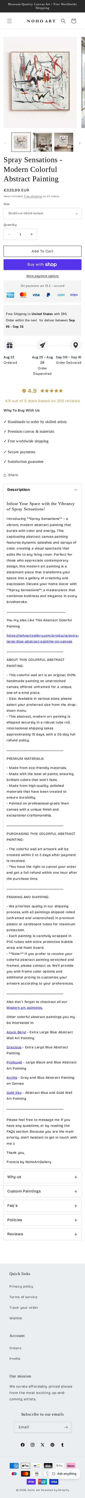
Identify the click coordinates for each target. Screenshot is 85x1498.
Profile (14, 1359)
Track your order (23, 1308)
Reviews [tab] (15, 1234)
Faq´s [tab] (12, 1205)
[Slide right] (80, 143)
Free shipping (33, 196)
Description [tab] (18, 489)
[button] (9, 21)
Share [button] (13, 475)
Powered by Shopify (55, 1490)
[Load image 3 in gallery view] (63, 142)
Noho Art (34, 1490)
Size (7, 204)
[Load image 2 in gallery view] (42, 142)
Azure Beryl (16, 1032)
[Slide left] (5, 143)
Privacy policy (21, 1286)
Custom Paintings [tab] (24, 1191)
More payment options (42, 276)
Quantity (10, 225)
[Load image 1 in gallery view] (21, 142)
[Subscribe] (66, 1427)
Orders (15, 1348)
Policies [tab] (14, 1220)
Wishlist (15, 1318)
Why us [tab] (14, 1177)
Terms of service (23, 1297)
